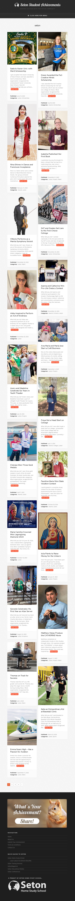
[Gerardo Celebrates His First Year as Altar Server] (22, 585)
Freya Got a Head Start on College (52, 421)
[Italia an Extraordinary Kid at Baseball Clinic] (53, 685)
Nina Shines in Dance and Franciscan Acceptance (21, 165)
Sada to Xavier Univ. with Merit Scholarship (21, 69)
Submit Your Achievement (16, 842)
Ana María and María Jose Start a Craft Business (52, 347)
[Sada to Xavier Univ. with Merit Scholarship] (22, 48)
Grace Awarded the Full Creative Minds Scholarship (51, 77)
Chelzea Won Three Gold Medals (21, 466)
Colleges (55, 445)
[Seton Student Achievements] (37, 6)
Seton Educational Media (16, 869)
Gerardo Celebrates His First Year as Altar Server (21, 610)
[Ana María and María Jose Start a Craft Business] (53, 330)
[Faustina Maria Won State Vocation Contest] (53, 464)
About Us (11, 839)
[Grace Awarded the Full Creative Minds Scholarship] (53, 51)
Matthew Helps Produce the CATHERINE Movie (52, 634)
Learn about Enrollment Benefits (20, 861)
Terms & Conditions (14, 845)
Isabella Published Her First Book (51, 155)
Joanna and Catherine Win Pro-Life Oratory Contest (52, 287)
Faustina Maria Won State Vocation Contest (52, 482)
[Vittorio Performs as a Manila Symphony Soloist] (22, 215)
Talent (59, 179)
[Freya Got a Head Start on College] (53, 396)
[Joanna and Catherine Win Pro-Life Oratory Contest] (53, 271)
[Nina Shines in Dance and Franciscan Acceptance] (22, 132)
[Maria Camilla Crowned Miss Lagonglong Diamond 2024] (22, 514)
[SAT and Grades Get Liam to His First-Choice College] (53, 204)
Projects (55, 179)
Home (10, 837)
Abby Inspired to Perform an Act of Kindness (21, 314)
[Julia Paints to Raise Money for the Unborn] (53, 530)
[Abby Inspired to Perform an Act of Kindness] (22, 289)
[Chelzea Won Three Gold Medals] (22, 441)
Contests (56, 313)
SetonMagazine (13, 866)
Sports (55, 736)
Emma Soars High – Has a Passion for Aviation (21, 750)
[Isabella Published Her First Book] (53, 130)
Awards (51, 105)
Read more (14, 89)
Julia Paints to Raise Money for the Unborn (51, 554)
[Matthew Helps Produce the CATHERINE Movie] (53, 607)
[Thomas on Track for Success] (22, 657)
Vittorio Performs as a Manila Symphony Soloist (21, 240)
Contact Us (11, 847)
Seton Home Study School (16, 858)
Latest (19, 98)
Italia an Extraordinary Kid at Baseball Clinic (52, 710)
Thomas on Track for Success (19, 676)
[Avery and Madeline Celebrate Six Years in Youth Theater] (22, 364)
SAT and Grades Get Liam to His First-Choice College (52, 230)
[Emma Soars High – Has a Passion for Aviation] (22, 727)
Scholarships (25, 98)
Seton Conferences (14, 872)
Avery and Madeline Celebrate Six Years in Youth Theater (20, 390)
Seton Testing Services (15, 863)
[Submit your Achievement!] (37, 813)
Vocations (25, 636)
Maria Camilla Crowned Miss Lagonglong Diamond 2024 (20, 534)
